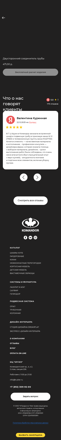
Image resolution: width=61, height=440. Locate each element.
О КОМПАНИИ (17, 338)
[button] (30, 396)
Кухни (13, 260)
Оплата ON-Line (18, 353)
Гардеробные (17, 256)
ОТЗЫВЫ (14, 343)
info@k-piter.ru (16, 380)
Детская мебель (18, 270)
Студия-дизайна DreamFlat (24, 327)
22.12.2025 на (26, 122)
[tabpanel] (32, 180)
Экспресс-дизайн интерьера (25, 331)
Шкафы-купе (16, 253)
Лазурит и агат (17, 287)
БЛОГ (13, 348)
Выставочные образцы (22, 273)
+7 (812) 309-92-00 (20, 387)
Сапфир (14, 290)
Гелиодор (15, 294)
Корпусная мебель (20, 266)
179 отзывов (52, 104)
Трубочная (15, 310)
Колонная (15, 313)
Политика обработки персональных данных (30, 423)
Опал (12, 306)
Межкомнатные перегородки (25, 263)
